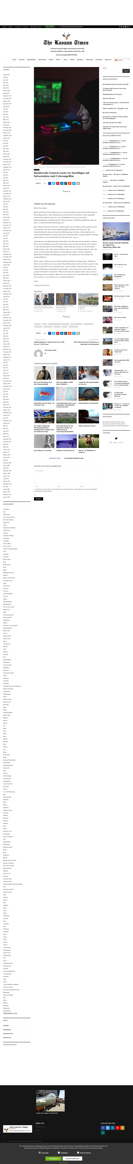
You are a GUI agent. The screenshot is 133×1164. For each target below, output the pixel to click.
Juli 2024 (5, 141)
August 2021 (6, 233)
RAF (4, 839)
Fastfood (5, 646)
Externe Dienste (85, 1153)
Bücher (5, 570)
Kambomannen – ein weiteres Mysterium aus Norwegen (121, 372)
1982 (4, 512)
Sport (4, 902)
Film (4, 657)
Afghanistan (6, 522)
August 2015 (6, 415)
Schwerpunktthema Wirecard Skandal (12, 884)
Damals (5, 599)
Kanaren (5, 747)
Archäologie (6, 538)
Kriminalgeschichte (8, 765)
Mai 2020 (5, 272)
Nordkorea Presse (7, 810)
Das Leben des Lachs (120, 264)
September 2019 (7, 294)
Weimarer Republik (8, 995)
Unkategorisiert (7, 955)
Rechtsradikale (7, 842)
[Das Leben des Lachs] (107, 267)
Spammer (5, 897)
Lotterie (5, 789)
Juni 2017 (5, 365)
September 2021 (7, 230)
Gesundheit (6, 683)
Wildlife (5, 1003)
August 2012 (6, 423)
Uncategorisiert (7, 950)
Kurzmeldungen (7, 776)
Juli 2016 (5, 391)
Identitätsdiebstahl (7, 712)
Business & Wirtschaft (9, 578)
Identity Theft (6, 715)
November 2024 (7, 130)
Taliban (5, 913)
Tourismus (6, 931)
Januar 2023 (6, 188)
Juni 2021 (5, 238)
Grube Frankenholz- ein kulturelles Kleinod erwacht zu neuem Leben (121, 329)
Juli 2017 (5, 362)
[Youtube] (118, 1128)
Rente (4, 852)
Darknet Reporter (7, 601)
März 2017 (6, 373)
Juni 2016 (5, 394)
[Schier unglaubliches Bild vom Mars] (107, 362)
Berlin (44, 324)
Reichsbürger (6, 844)
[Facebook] (103, 1128)
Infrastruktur (48, 326)
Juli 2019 (5, 299)
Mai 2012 (5, 428)
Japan (4, 736)
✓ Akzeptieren (53, 1158)
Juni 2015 (5, 418)
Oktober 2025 (6, 101)
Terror (4, 921)
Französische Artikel (8, 673)
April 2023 (6, 180)
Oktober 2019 (6, 291)
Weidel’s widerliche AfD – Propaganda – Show (115, 108)
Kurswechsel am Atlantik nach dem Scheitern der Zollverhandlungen (115, 117)
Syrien (5, 910)
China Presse (6, 586)
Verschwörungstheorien (9, 971)
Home (14, 59)
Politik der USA (7, 831)
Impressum (108, 59)
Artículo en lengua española (10, 549)
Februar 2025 (6, 122)
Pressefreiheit (6, 834)
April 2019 (6, 307)
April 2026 (6, 85)
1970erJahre (6, 509)
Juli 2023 (5, 172)
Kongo (5, 757)
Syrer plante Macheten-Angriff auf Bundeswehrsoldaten (65, 306)
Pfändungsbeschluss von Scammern (112, 94)
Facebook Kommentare (74, 458)
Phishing (5, 823)
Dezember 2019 (7, 286)
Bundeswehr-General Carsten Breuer (59, 324)
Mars (4, 794)
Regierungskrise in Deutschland (88, 403)
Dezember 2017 (7, 349)
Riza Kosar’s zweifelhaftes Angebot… (115, 175)
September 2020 (7, 262)
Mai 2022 (5, 209)
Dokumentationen (7, 628)
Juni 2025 (5, 112)
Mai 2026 (5, 82)
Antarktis (5, 533)
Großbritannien (7, 694)
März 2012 (6, 434)
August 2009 (6, 465)
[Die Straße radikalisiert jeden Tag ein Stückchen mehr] (107, 309)
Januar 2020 (6, 283)
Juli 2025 (5, 109)
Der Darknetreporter (8, 615)
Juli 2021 (5, 236)
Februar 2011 (6, 449)
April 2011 (6, 444)
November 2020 (7, 257)
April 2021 (6, 243)
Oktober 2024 (6, 133)
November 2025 (7, 98)
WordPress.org (7, 1037)
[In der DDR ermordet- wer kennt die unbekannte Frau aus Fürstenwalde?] (107, 384)
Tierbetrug (6, 924)
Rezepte (5, 857)
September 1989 (7, 484)
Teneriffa (5, 918)
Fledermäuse (6, 662)
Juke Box (5, 741)
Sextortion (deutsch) (8, 889)
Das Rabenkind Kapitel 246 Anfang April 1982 (71, 26)
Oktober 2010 (6, 455)
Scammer (5, 876)
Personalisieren (63, 1163)
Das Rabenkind (7, 604)
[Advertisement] (66, 12)
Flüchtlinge (6, 667)
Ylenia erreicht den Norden (87, 426)
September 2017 (7, 357)
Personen (5, 821)
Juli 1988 (5, 486)
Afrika (5, 525)
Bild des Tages (7, 559)
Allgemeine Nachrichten (9, 528)
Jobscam (5, 739)
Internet (5, 723)
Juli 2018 (5, 331)
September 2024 (7, 135)
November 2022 (7, 193)
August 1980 (6, 497)
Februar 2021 (6, 249)
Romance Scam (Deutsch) (9, 860)
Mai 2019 (5, 304)
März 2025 (6, 119)
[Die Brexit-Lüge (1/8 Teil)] (107, 298)
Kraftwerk (57, 326)
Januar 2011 (6, 452)
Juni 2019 (5, 302)
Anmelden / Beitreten (36, 26)
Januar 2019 (6, 315)
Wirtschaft (6, 1005)
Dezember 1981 (7, 494)
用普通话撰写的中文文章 (10, 1013)
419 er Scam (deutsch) (9, 517)
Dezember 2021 (7, 222)
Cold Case (5, 588)
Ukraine (5, 942)
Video (4, 979)
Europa (5, 641)
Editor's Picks (6, 630)
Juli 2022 (5, 204)
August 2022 (6, 201)
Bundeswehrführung (76, 324)
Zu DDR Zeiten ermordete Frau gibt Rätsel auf (120, 394)
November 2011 (7, 441)
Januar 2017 (6, 378)
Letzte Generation (7, 784)
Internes (5, 720)
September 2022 (7, 199)
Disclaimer (80, 59)
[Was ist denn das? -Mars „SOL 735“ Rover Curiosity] (107, 287)
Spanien (5, 900)
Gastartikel (98, 59)
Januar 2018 (6, 346)
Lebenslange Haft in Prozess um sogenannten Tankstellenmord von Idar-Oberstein (66, 405)
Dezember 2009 (7, 463)
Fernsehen (5, 654)
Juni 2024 (5, 143)
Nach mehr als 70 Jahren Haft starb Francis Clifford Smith (115, 127)
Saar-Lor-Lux (6, 873)
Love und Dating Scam (9, 792)
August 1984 (6, 489)
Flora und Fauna (7, 665)
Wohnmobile (6, 1008)
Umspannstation (73, 326)
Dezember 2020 (7, 254)
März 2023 (6, 183)
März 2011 (6, 447)
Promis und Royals (8, 836)
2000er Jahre (6, 514)
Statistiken (64, 1153)
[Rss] (122, 1128)
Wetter (5, 1000)
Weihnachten (6, 992)
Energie (5, 633)
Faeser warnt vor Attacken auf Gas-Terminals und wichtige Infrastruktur (43, 306)
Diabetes (5, 623)
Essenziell (44, 1153)
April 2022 (6, 212)
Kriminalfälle (6, 762)
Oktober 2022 (6, 196)
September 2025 (7, 104)
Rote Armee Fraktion (8, 865)
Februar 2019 (6, 312)
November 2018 (7, 320)
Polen (4, 826)
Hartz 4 (5, 696)
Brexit (4, 567)
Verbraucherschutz (8, 963)
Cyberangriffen (88, 324)
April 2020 (6, 275)
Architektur (6, 541)
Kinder (5, 752)
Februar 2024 (6, 154)
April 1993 (6, 478)
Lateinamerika (6, 781)
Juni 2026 (5, 80)
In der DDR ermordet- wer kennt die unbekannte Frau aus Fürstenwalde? (121, 383)
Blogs (4, 562)
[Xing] (103, 1133)
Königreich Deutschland (9, 760)
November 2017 (7, 352)
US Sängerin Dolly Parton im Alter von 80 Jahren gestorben (114, 89)
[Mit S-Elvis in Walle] (107, 320)
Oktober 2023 (6, 164)
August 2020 (6, 265)
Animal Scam (6, 530)
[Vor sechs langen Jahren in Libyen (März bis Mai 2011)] (107, 341)
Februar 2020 (6, 280)
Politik (58, 59)
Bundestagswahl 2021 (8, 572)
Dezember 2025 (7, 96)
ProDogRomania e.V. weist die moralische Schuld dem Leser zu (114, 141)
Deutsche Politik (7, 617)
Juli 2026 (5, 77)
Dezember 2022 (7, 191)
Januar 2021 (6, 251)
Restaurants (6, 855)
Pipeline (65, 326)
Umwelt (51, 59)
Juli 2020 (5, 267)
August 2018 (6, 328)
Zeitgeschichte (6, 1011)
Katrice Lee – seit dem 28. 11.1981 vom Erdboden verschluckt (122, 405)
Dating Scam (6, 609)
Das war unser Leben (8, 607)
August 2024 (6, 138)
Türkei (5, 939)
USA (4, 958)
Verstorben (6, 976)
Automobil (6, 557)
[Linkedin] (113, 1128)
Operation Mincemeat (109, 98)
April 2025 (6, 117)
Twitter (106, 433)
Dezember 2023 (7, 159)
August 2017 (6, 360)
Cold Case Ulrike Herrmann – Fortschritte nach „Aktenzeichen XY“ (116, 103)
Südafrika (5, 905)
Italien (4, 733)
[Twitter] (108, 1128)
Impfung (5, 718)
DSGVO (72, 59)
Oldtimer (5, 815)
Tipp (4, 926)
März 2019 (6, 309)
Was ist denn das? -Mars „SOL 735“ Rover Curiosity (121, 286)
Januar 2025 (6, 125)
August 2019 (6, 296)
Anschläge (38, 324)
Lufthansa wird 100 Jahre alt (65, 450)
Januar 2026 (6, 93)
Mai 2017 (5, 368)
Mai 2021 (5, 241)
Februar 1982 (6, 492)
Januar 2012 (6, 436)
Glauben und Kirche (8, 689)
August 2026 (6, 75)
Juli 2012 (5, 426)
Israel (4, 731)
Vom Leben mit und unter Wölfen (112, 122)
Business (5, 575)
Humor (5, 710)
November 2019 (7, 288)
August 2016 (6, 389)
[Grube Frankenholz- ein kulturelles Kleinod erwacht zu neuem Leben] (107, 330)
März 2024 (6, 151)
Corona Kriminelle (8, 593)
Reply (110, 442)
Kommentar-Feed (8, 1033)
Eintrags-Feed (7, 1030)
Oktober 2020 (6, 259)
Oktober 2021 (6, 228)
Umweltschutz (6, 947)
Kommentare (54, 458)
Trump (5, 937)
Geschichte (6, 681)
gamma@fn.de (45, 1130)
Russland (5, 871)
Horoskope (6, 704)
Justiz (4, 744)
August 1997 (6, 476)
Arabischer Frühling (8, 535)
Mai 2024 (5, 146)
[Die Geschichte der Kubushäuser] (107, 277)
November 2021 (7, 225)
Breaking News (31, 59)
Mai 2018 (5, 336)
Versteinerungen (7, 974)
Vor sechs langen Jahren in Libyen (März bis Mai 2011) (121, 340)
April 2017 (6, 370)
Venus (4, 960)
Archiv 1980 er (7, 543)
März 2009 (6, 468)
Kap (4, 749)
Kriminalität (6, 768)
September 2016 (7, 386)
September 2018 (7, 325)
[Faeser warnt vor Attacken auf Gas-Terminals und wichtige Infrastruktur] (44, 299)
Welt (4, 997)
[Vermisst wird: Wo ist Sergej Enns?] (107, 352)
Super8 (5, 908)
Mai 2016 (5, 397)
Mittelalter (6, 799)
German (120, 60)
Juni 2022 (5, 207)
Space (4, 894)
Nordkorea (6, 807)
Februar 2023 (6, 185)
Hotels (4, 707)
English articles (7, 636)
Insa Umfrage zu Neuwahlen (42, 450)
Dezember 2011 (7, 439)
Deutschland (42, 59)
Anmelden (6, 1025)
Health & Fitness (7, 699)
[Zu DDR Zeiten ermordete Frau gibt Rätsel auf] (107, 395)
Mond (4, 802)
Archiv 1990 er (7, 546)
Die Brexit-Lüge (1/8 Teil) (121, 296)
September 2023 (7, 167)
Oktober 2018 (6, 323)
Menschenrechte (7, 797)
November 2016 (7, 381)
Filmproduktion (7, 660)
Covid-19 (5, 596)
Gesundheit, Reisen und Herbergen (12, 686)
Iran (4, 726)
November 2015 (7, 407)
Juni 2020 (5, 270)
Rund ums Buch (7, 868)
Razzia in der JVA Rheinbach (114, 170)
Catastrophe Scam (7, 580)
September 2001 (7, 470)
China (4, 583)
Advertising (89, 59)
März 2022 (6, 214)
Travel (4, 934)
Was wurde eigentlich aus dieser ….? (12, 990)
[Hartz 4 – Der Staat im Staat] (107, 257)
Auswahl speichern (72, 1158)
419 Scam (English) (8, 520)
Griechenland (6, 691)
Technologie (6, 916)
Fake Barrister (6, 644)
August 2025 (6, 106)
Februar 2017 (6, 376)
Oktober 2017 (6, 354)
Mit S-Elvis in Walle (120, 317)
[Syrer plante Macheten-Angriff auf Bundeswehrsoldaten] (66, 299)
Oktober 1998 (6, 473)
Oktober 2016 (6, 383)
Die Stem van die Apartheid (10, 625)
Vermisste (5, 968)
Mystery (5, 805)
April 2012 (6, 431)
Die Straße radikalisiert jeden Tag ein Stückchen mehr (121, 308)
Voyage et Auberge (8, 987)
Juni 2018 (5, 333)
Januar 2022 (6, 220)
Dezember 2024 (7, 127)
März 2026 (6, 88)
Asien (4, 551)
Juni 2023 (5, 175)
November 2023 (7, 162)
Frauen (5, 675)
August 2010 (6, 457)
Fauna (4, 649)
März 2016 (6, 402)
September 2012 (7, 420)
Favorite (121, 442)
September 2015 (7, 412)
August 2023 (6, 170)
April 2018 (6, 339)
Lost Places (6, 786)
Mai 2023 (5, 178)
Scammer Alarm (7, 879)
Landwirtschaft (7, 778)
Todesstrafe (6, 929)
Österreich (5, 818)
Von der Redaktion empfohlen (10, 984)
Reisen (5, 850)
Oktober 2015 (6, 410)
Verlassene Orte (7, 966)
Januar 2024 (6, 156)
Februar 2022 (6, 217)
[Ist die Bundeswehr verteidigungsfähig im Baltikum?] (88, 299)
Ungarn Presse (6, 953)
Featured (21, 59)
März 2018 (6, 341)
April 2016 (6, 399)
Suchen (104, 68)
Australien (5, 554)
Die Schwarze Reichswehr (110, 113)
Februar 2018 (6, 344)
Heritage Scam (7, 702)
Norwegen (5, 813)
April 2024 (6, 149)
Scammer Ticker (7, 881)
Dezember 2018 (7, 317)
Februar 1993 (6, 481)
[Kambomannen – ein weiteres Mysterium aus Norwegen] (107, 373)
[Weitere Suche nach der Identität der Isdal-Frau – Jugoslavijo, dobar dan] (116, 231)
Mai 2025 (5, 114)
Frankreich (6, 670)
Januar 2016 (6, 405)
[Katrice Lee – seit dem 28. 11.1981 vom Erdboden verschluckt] (107, 406)
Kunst (65, 59)
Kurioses (5, 773)
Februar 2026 (6, 90)
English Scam (6, 638)
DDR (4, 612)
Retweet (116, 442)
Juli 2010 (5, 460)
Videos (5, 982)
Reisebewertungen (7, 847)
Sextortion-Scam (7, 892)
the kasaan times (39, 179)
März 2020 (6, 278)
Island (4, 728)
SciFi (4, 887)
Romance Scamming (8, 863)
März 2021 (6, 246)
